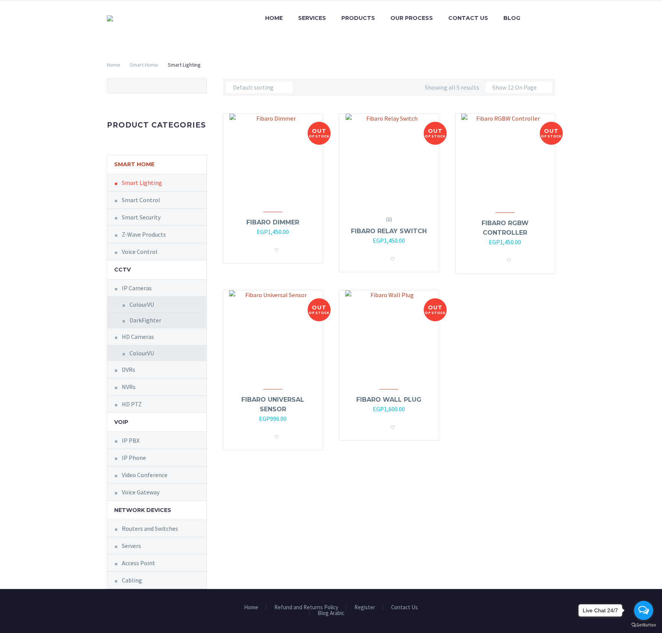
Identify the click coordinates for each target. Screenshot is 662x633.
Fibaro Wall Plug (388, 399)
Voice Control (139, 251)
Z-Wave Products (144, 234)
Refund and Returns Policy (306, 607)
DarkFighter (145, 320)
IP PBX (130, 440)
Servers (131, 546)
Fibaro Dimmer (272, 222)
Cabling (132, 580)
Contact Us (468, 18)
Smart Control (141, 200)
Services (312, 18)
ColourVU (141, 304)
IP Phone (134, 457)
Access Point (138, 563)
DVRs (128, 369)
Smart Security (141, 217)
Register (364, 607)
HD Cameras (138, 336)
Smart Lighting (142, 182)
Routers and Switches (150, 528)
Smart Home (144, 64)
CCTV (122, 269)
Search (198, 86)
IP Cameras (137, 288)
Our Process (411, 18)
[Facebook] (543, 610)
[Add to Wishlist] (276, 247)
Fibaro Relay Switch (389, 231)
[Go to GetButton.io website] (643, 625)
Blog (511, 18)
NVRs (129, 387)
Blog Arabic (331, 613)
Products (358, 18)
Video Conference (144, 475)
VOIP (121, 422)
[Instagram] (553, 610)
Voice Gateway (140, 492)
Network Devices (142, 510)
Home (274, 18)
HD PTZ (132, 404)
